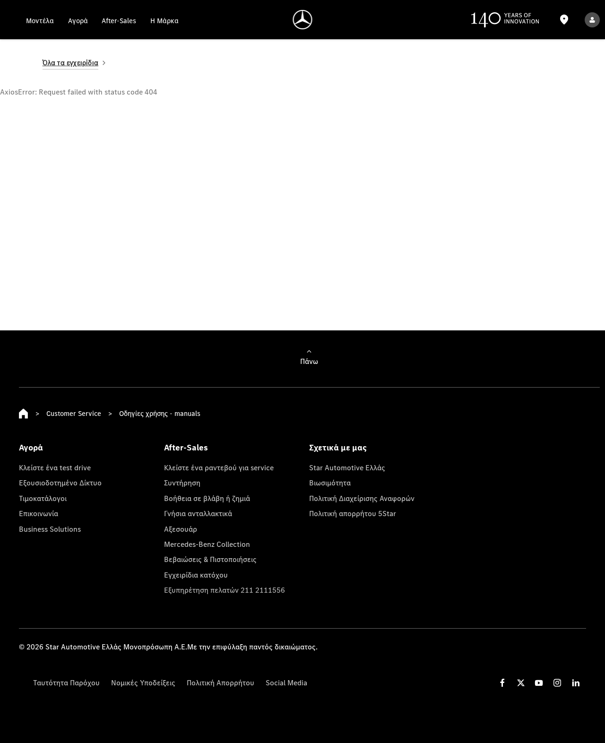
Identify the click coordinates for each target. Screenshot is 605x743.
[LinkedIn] (575, 683)
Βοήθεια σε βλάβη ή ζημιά (207, 498)
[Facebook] (502, 683)
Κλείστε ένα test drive (55, 467)
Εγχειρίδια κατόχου (196, 574)
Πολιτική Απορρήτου (220, 682)
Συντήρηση (182, 482)
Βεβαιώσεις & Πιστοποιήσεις (210, 559)
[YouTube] (538, 683)
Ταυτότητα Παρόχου (66, 682)
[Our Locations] (564, 19)
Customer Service (73, 413)
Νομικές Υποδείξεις (143, 682)
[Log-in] (592, 19)
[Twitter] (521, 683)
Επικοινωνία (38, 513)
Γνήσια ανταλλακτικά (198, 513)
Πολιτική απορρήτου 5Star (352, 513)
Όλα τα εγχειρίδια (70, 63)
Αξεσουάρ (180, 529)
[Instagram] (557, 683)
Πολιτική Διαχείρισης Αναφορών (362, 498)
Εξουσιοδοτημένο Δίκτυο (60, 482)
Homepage (23, 413)
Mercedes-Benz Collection (207, 544)
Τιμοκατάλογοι (43, 498)
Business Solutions (50, 529)
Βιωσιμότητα (330, 482)
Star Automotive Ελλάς (347, 467)
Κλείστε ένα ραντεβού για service (219, 467)
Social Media (286, 682)
